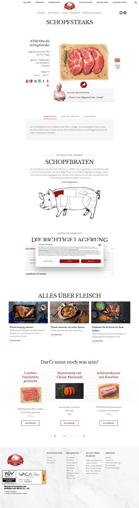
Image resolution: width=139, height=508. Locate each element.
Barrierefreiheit (110, 465)
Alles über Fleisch (93, 454)
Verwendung (50, 116)
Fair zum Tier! (51, 460)
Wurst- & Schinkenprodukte (72, 471)
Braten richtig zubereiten (94, 465)
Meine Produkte (54, 12)
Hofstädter (41, 12)
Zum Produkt (30, 423)
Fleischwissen (85, 2)
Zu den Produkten (69, 182)
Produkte (39, 2)
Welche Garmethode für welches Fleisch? (94, 461)
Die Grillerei (102, 2)
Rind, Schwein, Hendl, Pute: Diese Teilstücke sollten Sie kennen (93, 471)
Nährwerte (90, 116)
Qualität (27, 2)
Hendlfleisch (70, 465)
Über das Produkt (70, 116)
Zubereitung (54, 2)
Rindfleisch (70, 460)
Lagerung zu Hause (36, 274)
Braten (37, 75)
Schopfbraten (75, 12)
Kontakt (108, 457)
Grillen (45, 75)
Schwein (65, 12)
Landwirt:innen (119, 2)
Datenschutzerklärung (112, 462)
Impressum (109, 460)
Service (110, 453)
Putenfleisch (70, 468)
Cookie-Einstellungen (112, 468)
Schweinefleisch (71, 462)
